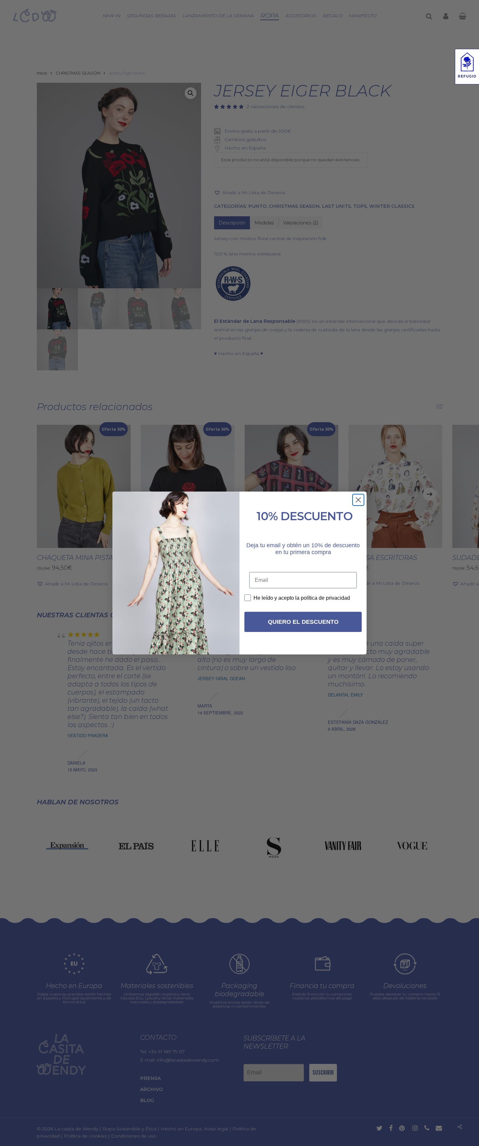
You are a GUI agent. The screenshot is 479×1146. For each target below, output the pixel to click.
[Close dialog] (358, 500)
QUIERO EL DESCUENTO (303, 622)
